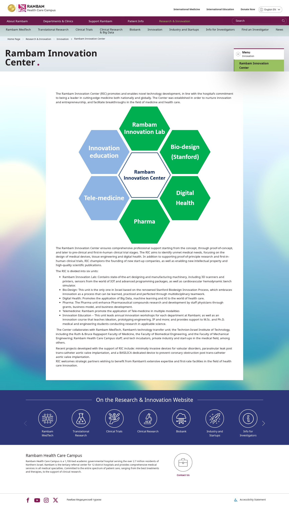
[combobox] (270, 10)
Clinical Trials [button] (84, 29)
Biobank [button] (135, 29)
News (279, 29)
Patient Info (136, 21)
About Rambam (17, 21)
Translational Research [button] (53, 29)
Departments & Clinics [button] (58, 21)
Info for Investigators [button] (220, 29)
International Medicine (187, 9)
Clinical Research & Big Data (111, 31)
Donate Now (248, 9)
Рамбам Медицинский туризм (84, 499)
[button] (259, 54)
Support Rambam (100, 21)
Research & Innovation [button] (174, 21)
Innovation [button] (155, 29)
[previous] (26, 423)
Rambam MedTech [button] (18, 29)
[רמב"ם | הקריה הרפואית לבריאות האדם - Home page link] (32, 8)
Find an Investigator (255, 29)
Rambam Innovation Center (254, 65)
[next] (262, 423)
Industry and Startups (184, 29)
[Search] (283, 21)
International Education (220, 9)
